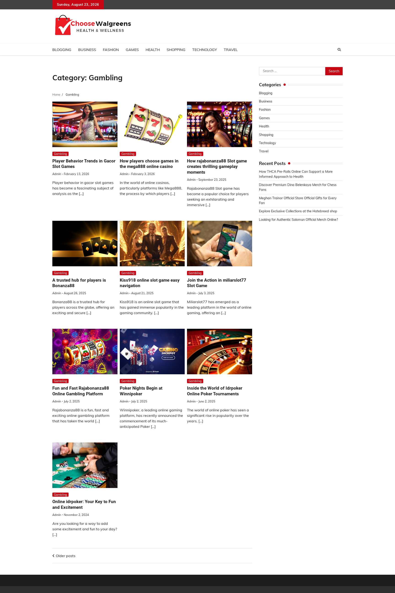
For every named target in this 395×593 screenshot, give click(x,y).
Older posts (65, 555)
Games (132, 49)
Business (87, 49)
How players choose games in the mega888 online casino (149, 163)
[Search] (339, 49)
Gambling (60, 154)
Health (153, 49)
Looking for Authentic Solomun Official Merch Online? (298, 220)
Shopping (176, 49)
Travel (231, 49)
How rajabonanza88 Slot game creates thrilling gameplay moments (217, 166)
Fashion (111, 49)
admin (56, 174)
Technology (204, 49)
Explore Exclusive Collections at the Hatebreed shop (298, 211)
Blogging (61, 49)
